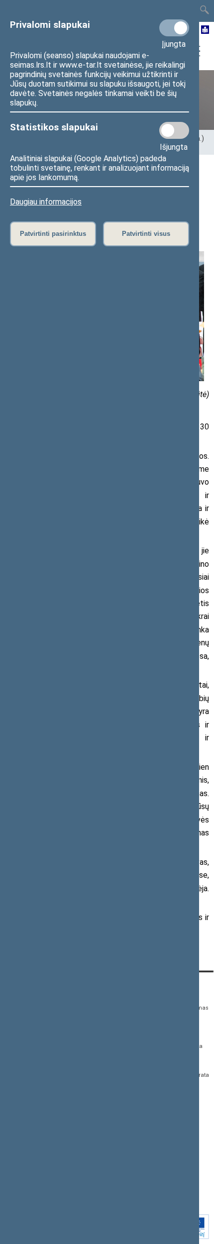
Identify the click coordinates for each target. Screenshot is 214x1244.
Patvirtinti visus (146, 233)
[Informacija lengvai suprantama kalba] (205, 30)
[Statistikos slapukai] (174, 130)
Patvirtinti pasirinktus (53, 233)
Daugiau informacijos (46, 202)
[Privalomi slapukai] (174, 27)
